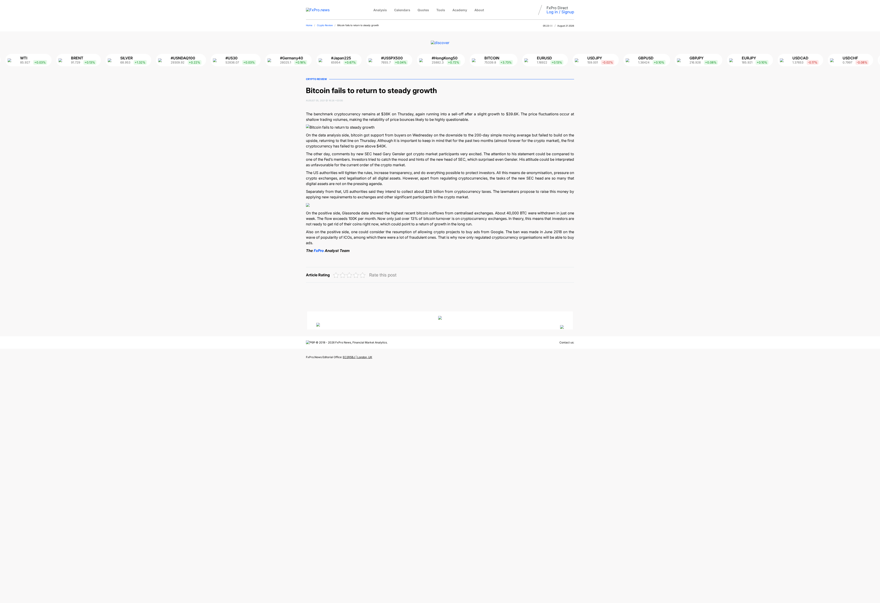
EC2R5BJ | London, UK (357, 357)
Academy (459, 10)
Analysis (380, 10)
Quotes (423, 10)
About (479, 10)
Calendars (402, 10)
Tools (440, 10)
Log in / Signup (560, 12)
